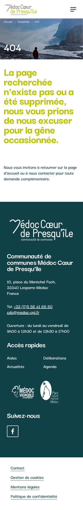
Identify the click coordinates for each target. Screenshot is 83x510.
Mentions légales (25, 486)
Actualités (24, 21)
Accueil (8, 21)
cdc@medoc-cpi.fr (23, 312)
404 (37, 21)
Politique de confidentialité (34, 496)
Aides (12, 358)
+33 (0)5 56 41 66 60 (33, 306)
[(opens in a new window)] (20, 392)
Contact (17, 468)
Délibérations (54, 358)
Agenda (49, 366)
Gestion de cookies (27, 477)
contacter (46, 173)
